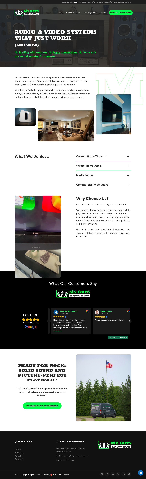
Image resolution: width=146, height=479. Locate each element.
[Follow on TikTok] (129, 474)
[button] (129, 321)
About (79, 12)
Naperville (76, 2)
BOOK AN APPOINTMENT (121, 12)
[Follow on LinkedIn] (112, 474)
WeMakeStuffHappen (61, 475)
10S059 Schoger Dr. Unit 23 (74, 449)
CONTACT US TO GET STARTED (42, 406)
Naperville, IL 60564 (63, 451)
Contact (103, 12)
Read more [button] (55, 331)
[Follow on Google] (101, 474)
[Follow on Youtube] (123, 474)
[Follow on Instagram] (118, 474)
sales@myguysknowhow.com (76, 456)
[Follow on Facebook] (107, 474)
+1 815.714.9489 (67, 460)
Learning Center (90, 12)
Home (60, 12)
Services (68, 12)
